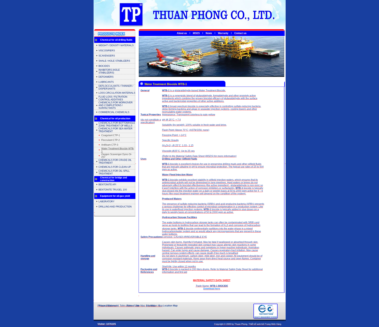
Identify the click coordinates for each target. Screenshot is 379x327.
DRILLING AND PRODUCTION (115, 206)
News (209, 33)
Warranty (223, 33)
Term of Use (126, 305)
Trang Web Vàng (273, 324)
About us (182, 33)
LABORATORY (106, 201)
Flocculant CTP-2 (110, 140)
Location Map (155, 305)
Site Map (140, 305)
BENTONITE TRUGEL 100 (113, 189)
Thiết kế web (255, 324)
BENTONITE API (107, 184)
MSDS (196, 33)
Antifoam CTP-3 (109, 144)
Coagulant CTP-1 (110, 135)
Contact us (240, 33)
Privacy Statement (107, 305)
